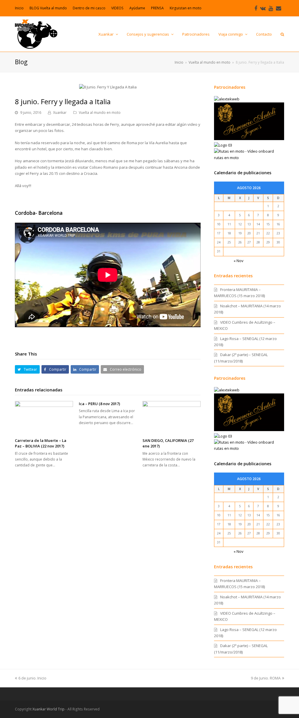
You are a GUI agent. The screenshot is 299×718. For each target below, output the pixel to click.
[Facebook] (255, 8)
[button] (27, 369)
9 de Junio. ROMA (266, 678)
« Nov (239, 260)
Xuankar (60, 112)
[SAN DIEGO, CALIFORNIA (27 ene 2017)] (171, 417)
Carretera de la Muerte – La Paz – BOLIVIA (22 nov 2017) (40, 443)
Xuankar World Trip (48, 709)
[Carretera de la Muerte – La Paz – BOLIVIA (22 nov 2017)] (44, 417)
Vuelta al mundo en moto (100, 112)
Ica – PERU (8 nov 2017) (99, 403)
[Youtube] (271, 8)
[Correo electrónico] (278, 8)
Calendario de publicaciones (242, 172)
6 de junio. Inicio (32, 678)
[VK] (263, 8)
